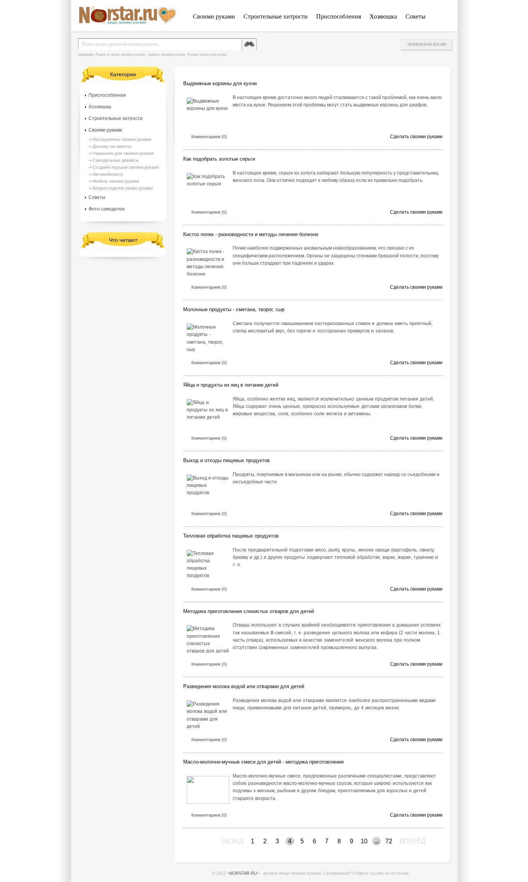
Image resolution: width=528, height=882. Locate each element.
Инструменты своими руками (122, 139)
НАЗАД (224, 841)
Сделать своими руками (416, 136)
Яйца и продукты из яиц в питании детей (230, 385)
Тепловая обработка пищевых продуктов (231, 536)
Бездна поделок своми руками (123, 188)
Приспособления (338, 16)
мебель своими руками (166, 54)
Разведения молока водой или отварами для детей (243, 686)
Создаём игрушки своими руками (126, 167)
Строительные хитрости (276, 16)
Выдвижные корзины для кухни (220, 83)
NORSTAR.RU (243, 873)
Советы (415, 16)
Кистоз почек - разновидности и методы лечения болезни (250, 234)
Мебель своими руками (116, 181)
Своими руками (214, 16)
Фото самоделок (106, 209)
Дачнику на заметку (112, 146)
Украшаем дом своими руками (123, 153)
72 (388, 841)
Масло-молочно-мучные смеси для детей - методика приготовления (263, 762)
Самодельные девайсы (116, 160)
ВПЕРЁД (405, 841)
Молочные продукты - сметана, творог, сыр (233, 309)
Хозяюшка (383, 16)
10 (364, 841)
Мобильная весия (426, 44)
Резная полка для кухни (207, 54)
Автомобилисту (108, 174)
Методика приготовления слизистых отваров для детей (248, 611)
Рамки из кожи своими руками (120, 54)
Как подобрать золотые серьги (219, 159)
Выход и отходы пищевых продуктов (226, 460)
